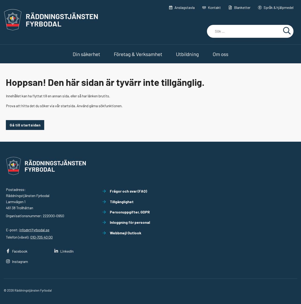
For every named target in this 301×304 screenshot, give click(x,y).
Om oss (220, 54)
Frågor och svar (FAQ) (128, 191)
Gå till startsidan (25, 125)
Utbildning (187, 54)
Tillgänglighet (122, 201)
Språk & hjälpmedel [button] (278, 7)
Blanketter (242, 7)
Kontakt (214, 7)
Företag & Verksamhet (138, 54)
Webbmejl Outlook (125, 233)
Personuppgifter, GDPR (130, 212)
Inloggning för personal (130, 222)
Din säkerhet (86, 54)
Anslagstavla (184, 7)
